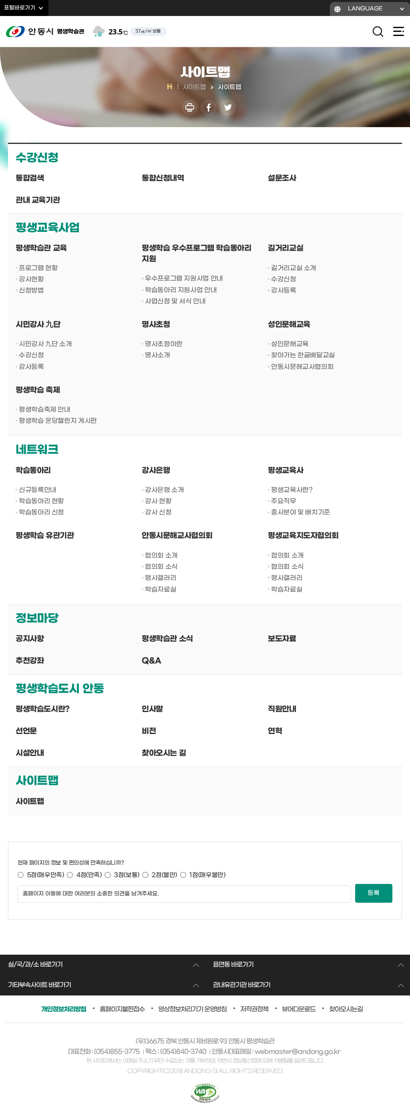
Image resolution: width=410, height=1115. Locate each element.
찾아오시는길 (346, 1009)
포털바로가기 (19, 8)
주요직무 (283, 501)
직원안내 (282, 709)
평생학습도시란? (43, 709)
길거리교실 (285, 248)
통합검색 (30, 178)
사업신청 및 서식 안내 (175, 301)
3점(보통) (126, 875)
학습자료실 (160, 589)
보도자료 (282, 639)
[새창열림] (190, 108)
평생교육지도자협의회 (303, 536)
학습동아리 (33, 470)
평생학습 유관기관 (45, 536)
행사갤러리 (160, 578)
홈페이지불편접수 (122, 1009)
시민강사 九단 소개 (45, 344)
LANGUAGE (365, 9)
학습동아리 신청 (41, 512)
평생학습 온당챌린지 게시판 (58, 421)
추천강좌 (30, 661)
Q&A (151, 661)
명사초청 (156, 324)
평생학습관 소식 (167, 639)
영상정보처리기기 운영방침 (192, 1009)
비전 (149, 731)
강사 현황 (158, 501)
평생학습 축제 (38, 390)
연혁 (275, 731)
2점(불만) (164, 875)
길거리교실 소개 (293, 268)
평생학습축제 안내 (44, 409)
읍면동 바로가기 (233, 964)
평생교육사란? (291, 490)
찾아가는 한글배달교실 (303, 355)
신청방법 (31, 290)
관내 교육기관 (38, 200)
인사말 (152, 709)
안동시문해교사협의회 (302, 367)
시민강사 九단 (38, 324)
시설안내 (30, 753)
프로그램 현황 (38, 268)
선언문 (26, 731)
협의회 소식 (161, 566)
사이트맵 (30, 801)
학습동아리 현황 (41, 501)
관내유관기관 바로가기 (241, 985)
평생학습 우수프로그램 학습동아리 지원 (196, 254)
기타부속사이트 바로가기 (39, 985)
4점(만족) (89, 875)
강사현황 (31, 279)
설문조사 (282, 178)
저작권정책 (254, 1009)
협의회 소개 (161, 555)
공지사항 (30, 639)
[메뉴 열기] (396, 32)
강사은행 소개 (164, 490)
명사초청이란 (164, 344)
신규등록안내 (37, 490)
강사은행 (156, 470)
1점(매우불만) (207, 875)
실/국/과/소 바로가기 (35, 964)
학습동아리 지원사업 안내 (181, 290)
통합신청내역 (163, 178)
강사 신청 (158, 512)
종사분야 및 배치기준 (300, 512)
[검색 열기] (378, 32)
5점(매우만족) (45, 875)
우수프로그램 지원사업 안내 (184, 278)
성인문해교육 (289, 324)
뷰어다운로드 (299, 1009)
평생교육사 (285, 470)
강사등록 (283, 290)
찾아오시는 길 (164, 753)
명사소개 (157, 355)
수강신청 (283, 279)
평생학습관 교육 (41, 248)
